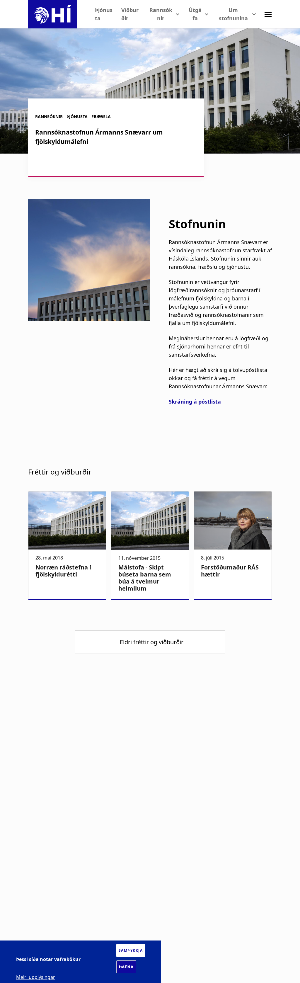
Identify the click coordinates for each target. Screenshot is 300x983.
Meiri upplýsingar (35, 977)
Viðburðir (130, 13)
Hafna (126, 967)
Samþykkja (131, 950)
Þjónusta (103, 13)
